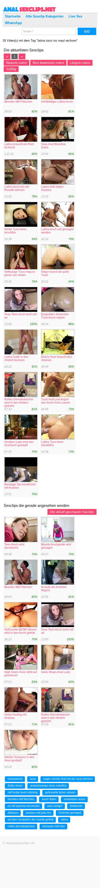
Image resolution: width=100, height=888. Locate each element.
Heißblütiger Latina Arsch (57, 101)
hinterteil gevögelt (70, 812)
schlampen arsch (74, 799)
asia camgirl (55, 806)
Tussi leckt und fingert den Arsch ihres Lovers (55, 401)
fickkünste (76, 806)
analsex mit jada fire (38, 812)
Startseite (12, 16)
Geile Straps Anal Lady (55, 672)
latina (64, 819)
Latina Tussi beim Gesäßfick (52, 443)
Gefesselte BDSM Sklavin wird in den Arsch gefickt (20, 631)
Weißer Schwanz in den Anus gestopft (19, 759)
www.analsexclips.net (20, 843)
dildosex (13, 812)
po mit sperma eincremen (24, 806)
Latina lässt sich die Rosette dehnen (16, 188)
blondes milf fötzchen (21, 799)
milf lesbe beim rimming (23, 792)
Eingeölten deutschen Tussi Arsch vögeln (55, 316)
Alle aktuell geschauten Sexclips (72, 512)
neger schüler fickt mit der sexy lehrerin (68, 779)
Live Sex (75, 16)
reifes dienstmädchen (21, 826)
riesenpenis (15, 779)
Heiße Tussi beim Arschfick (15, 231)
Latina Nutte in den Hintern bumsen (16, 358)
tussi (33, 779)
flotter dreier (15, 785)
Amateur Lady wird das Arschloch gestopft (18, 443)
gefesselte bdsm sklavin (60, 792)
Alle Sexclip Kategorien (44, 16)
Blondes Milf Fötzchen (18, 101)
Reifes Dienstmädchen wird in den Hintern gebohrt (18, 403)
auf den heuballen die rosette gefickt (30, 819)
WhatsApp (13, 23)
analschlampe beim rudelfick (48, 785)
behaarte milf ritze (53, 826)
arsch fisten (49, 799)
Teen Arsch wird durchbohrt (14, 546)
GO (87, 31)
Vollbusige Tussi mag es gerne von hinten (19, 273)
